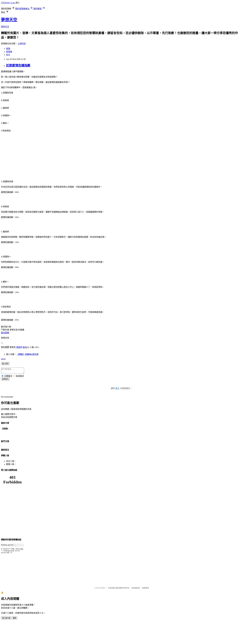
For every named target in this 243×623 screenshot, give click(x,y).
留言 (25, 347)
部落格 (9, 52)
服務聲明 (145, 588)
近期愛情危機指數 (18, 65)
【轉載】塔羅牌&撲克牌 (27, 354)
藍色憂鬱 (5, 333)
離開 (14, 618)
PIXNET (102, 588)
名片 (8, 55)
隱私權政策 (136, 588)
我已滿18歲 (6, 618)
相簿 (8, 49)
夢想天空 (9, 19)
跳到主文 (5, 27)
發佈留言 (5, 379)
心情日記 (22, 43)
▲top (3, 359)
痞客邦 (19, 347)
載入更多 (5, 364)
